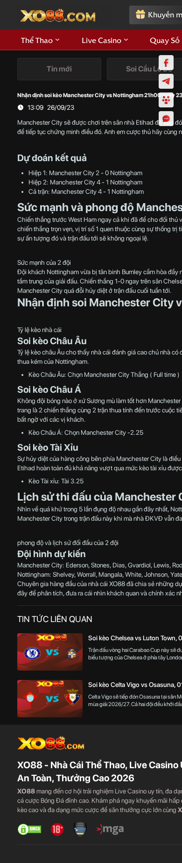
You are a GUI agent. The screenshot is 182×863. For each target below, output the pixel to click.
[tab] (59, 69)
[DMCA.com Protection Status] (29, 829)
